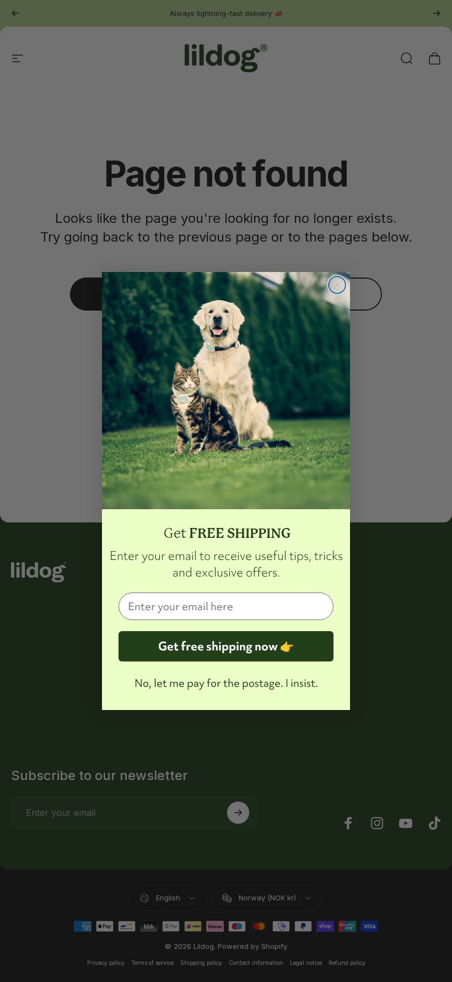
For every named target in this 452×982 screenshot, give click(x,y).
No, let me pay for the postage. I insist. (226, 683)
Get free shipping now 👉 (226, 646)
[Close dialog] (337, 284)
